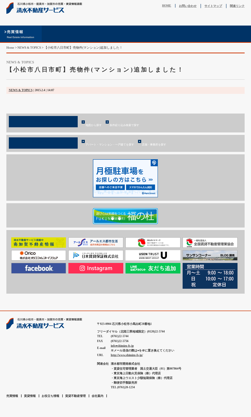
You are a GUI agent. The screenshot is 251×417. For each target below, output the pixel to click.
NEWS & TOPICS (21, 90)
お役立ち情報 (188, 34)
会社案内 (230, 34)
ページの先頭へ (241, 306)
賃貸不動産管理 (146, 34)
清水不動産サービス (45, 8)
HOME (166, 5)
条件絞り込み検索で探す (124, 125)
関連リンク (237, 6)
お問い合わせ (188, 6)
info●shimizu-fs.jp (122, 345)
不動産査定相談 (105, 34)
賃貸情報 (63, 34)
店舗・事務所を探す (154, 144)
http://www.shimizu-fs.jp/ (127, 355)
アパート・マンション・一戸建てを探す (110, 144)
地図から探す (94, 125)
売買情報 (21, 34)
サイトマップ (213, 6)
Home (10, 47)
